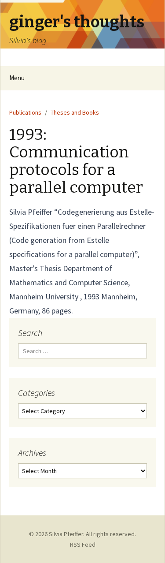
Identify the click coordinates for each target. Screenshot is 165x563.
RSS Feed (82, 544)
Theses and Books (75, 112)
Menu (17, 78)
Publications (25, 112)
